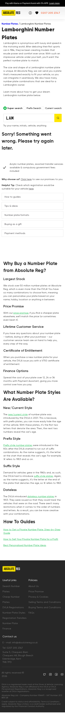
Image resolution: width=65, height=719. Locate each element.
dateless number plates (40, 496)
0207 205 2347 (50, 12)
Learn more (54, 3)
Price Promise (36, 591)
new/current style (18, 414)
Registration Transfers (14, 618)
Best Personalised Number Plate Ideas (24, 545)
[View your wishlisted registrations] (36, 12)
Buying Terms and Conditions (44, 607)
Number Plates (10, 23)
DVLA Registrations (13, 607)
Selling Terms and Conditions (44, 602)
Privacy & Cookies (38, 596)
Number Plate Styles (13, 612)
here (31, 188)
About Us (33, 586)
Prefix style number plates (17, 445)
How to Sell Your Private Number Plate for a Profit (30, 539)
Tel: (12, 647)
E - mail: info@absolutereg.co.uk (20, 642)
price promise (20, 313)
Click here (26, 179)
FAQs (31, 612)
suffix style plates (43, 476)
